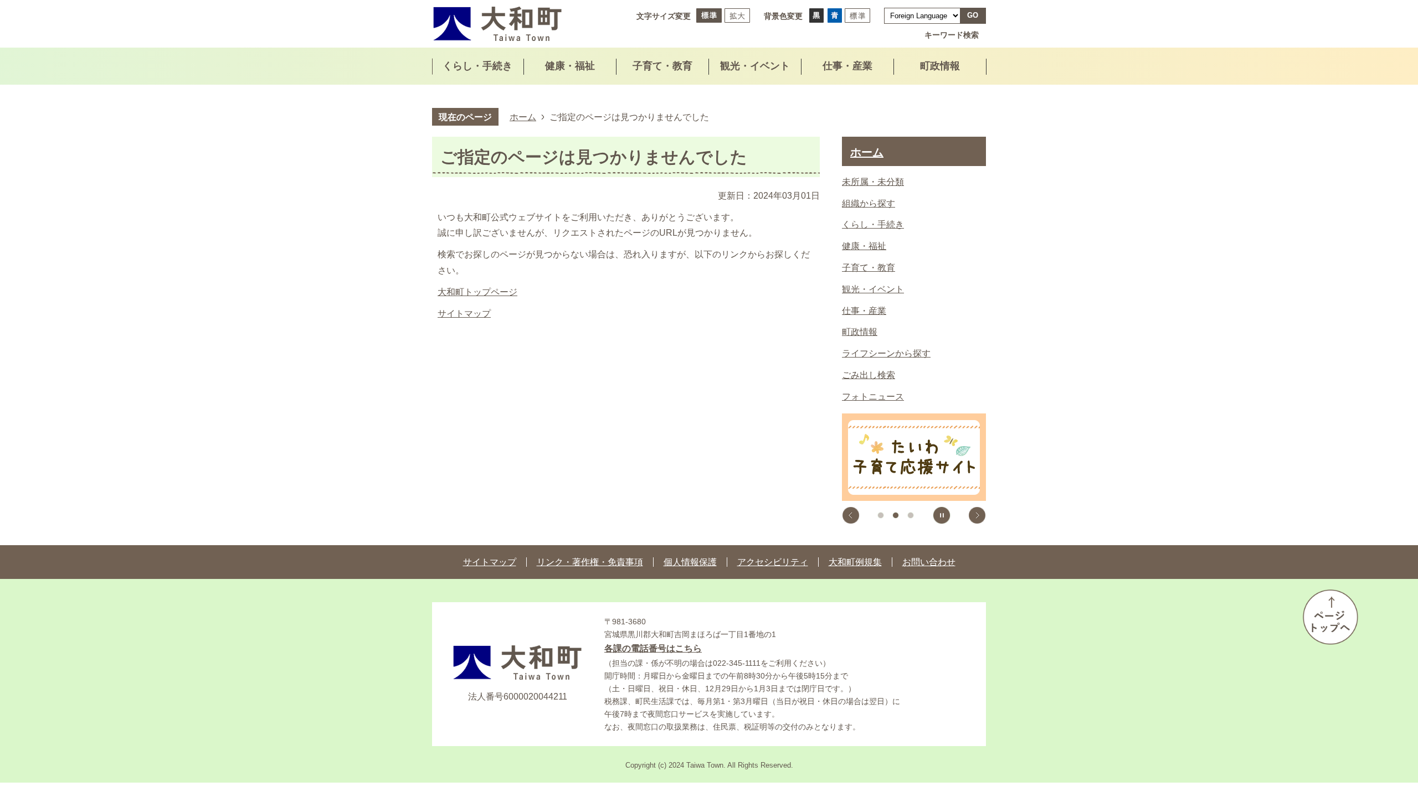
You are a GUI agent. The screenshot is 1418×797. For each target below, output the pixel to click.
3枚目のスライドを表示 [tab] (910, 515)
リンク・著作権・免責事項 (590, 562)
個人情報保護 (690, 562)
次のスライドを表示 (977, 515)
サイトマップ (464, 313)
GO (972, 15)
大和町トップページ (477, 292)
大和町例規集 (855, 562)
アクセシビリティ (772, 562)
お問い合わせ (928, 562)
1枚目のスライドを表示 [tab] (880, 515)
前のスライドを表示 (851, 515)
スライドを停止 (942, 515)
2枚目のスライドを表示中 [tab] (895, 515)
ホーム (523, 117)
